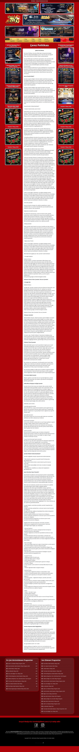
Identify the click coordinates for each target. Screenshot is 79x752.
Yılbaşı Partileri (33, 40)
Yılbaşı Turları (40, 40)
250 (36, 681)
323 (36, 676)
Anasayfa (7, 39)
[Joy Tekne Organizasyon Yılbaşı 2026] (21, 8)
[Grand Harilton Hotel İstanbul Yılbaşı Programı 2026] (21, 31)
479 (36, 671)
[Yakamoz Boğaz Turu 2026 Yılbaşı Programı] (57, 31)
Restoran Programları (47, 40)
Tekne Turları (56, 40)
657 (36, 666)
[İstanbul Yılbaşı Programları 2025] (66, 136)
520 (36, 668)
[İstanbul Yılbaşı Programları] (66, 156)
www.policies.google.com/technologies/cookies (35, 276)
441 (36, 673)
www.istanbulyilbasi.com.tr (34, 54)
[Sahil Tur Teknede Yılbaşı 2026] (57, 8)
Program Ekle (62, 40)
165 (36, 683)
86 (36, 686)
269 (36, 678)
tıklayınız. (26, 506)
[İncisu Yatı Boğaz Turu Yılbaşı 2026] (48, 19)
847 (36, 663)
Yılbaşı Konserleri (26, 40)
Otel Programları (19, 40)
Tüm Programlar (12, 40)
